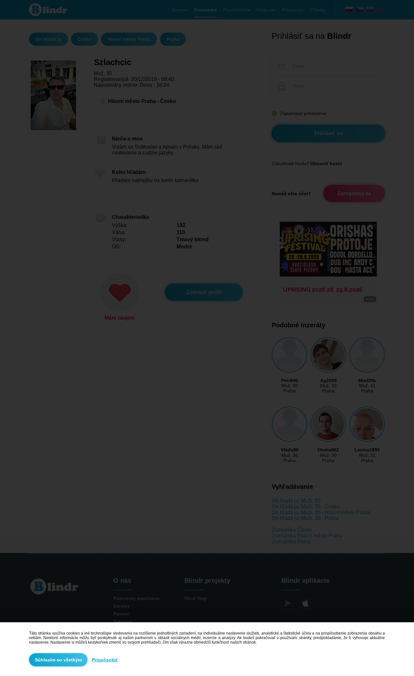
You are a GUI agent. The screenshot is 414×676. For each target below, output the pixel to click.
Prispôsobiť (105, 659)
